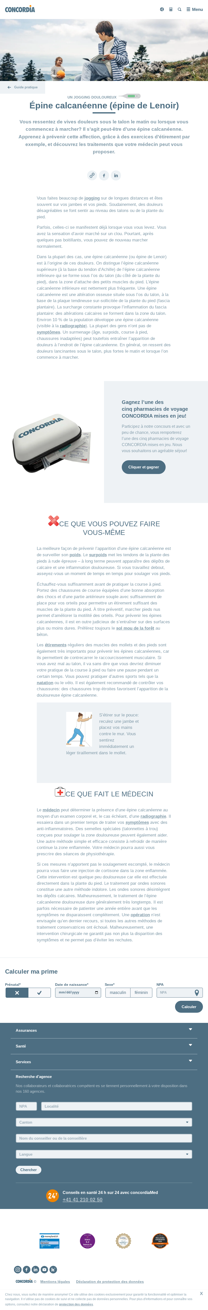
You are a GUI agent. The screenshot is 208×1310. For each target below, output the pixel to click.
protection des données (76, 1304)
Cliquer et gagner (143, 467)
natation (45, 682)
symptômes (48, 332)
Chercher (28, 1170)
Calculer (189, 1007)
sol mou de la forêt (135, 628)
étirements (55, 645)
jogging (92, 198)
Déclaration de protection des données (110, 1282)
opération (140, 914)
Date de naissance (71, 984)
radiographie (72, 325)
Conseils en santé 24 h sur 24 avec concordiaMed (110, 1192)
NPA (160, 984)
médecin (51, 810)
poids (75, 554)
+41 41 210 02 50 (82, 1199)
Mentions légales (55, 1282)
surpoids (98, 554)
